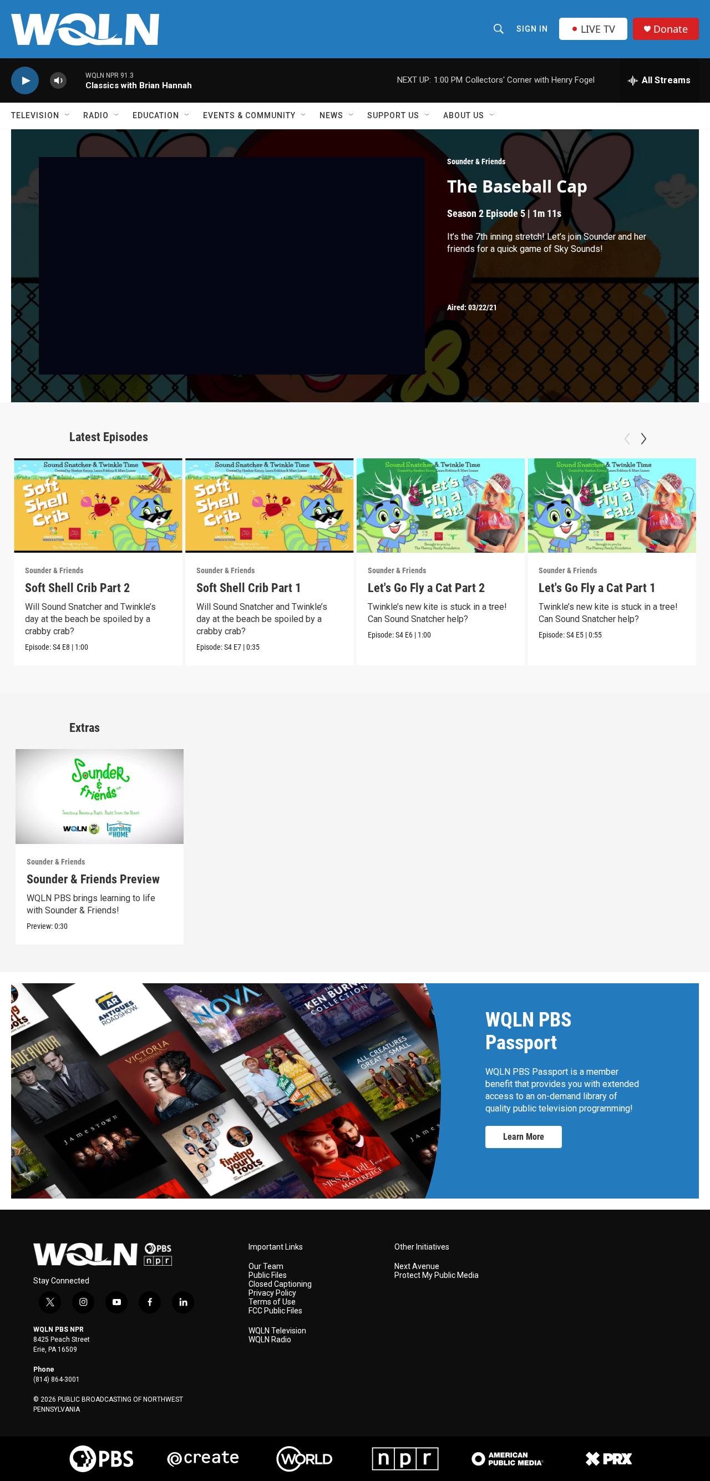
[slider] (76, 80)
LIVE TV (598, 29)
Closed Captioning (280, 1284)
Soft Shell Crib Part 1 (248, 588)
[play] (25, 80)
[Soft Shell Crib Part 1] (269, 505)
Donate (670, 29)
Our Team (265, 1266)
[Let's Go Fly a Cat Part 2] (441, 505)
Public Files (267, 1275)
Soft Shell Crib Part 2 (77, 588)
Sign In (532, 28)
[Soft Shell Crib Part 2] (98, 505)
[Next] (643, 439)
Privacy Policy (272, 1293)
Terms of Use (272, 1302)
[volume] (58, 80)
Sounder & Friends (476, 161)
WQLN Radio (269, 1340)
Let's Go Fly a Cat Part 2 (426, 588)
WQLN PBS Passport (528, 1031)
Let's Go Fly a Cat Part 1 (597, 588)
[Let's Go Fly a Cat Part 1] (612, 505)
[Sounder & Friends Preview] (100, 796)
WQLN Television (277, 1331)
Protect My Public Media (436, 1275)
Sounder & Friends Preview (93, 879)
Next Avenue (416, 1266)
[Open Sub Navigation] (67, 115)
